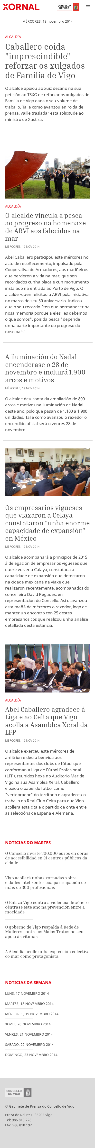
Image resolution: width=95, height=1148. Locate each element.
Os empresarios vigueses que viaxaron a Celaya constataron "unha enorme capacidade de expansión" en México (47, 522)
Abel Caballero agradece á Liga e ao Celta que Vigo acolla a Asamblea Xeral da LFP (46, 720)
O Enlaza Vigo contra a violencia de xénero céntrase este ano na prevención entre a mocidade (47, 907)
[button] (88, 7)
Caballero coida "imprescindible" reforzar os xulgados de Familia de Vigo (45, 60)
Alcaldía (13, 36)
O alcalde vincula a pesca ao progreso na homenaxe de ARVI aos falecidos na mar (45, 226)
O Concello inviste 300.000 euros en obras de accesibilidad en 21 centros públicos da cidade (46, 858)
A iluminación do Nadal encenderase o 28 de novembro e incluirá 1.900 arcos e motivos (45, 368)
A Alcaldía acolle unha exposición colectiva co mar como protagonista (47, 954)
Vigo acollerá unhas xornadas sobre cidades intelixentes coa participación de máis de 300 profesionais (45, 882)
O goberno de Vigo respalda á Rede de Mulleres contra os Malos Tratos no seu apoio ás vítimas (44, 931)
